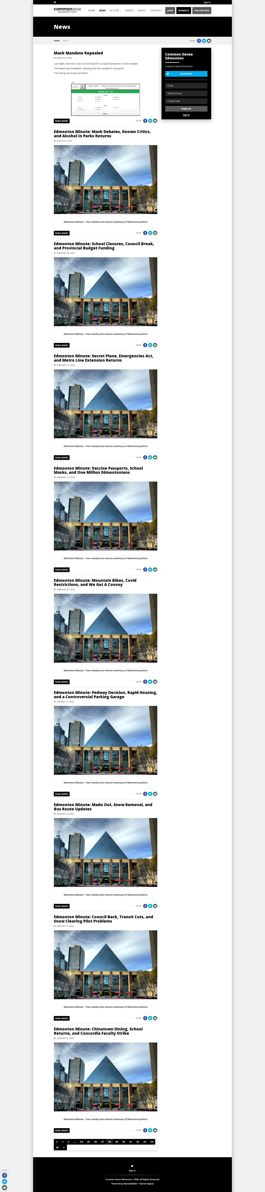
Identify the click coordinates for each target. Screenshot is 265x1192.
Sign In (207, 2)
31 (130, 1141)
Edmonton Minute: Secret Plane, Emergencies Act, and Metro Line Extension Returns (103, 358)
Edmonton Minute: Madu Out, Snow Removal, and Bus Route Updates (103, 806)
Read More (61, 121)
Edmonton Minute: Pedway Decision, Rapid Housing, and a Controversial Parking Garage (105, 694)
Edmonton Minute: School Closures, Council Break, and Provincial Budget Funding (104, 246)
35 (57, 1147)
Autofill (186, 73)
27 (102, 1141)
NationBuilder (130, 1183)
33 (144, 1141)
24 (81, 1141)
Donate (183, 10)
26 (95, 1141)
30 (123, 1141)
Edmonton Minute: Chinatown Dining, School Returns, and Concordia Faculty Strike (98, 1031)
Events (129, 10)
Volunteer (201, 10)
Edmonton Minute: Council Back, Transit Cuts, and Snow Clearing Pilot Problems (103, 919)
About (142, 10)
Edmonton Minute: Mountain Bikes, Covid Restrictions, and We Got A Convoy (95, 582)
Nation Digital (147, 1183)
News (102, 10)
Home (91, 10)
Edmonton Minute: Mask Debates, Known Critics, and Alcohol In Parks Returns (102, 133)
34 (151, 1141)
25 (88, 1141)
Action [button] (115, 10)
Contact (156, 10)
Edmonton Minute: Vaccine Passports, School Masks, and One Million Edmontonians (98, 470)
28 (109, 1141)
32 (137, 1141)
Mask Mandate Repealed (78, 53)
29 (116, 1141)
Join (170, 10)
